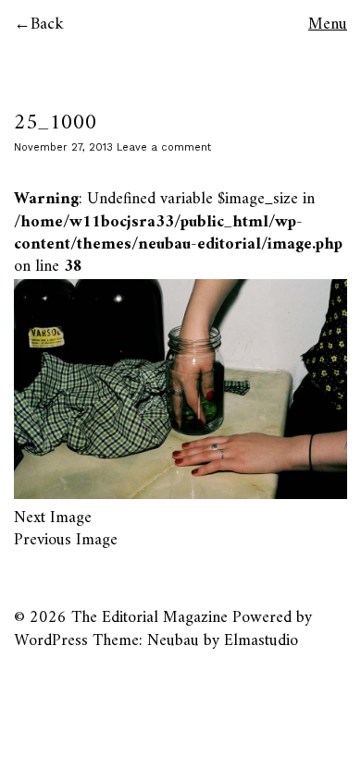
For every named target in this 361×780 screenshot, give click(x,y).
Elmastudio (261, 641)
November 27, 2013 (63, 147)
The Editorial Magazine (149, 617)
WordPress (51, 641)
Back (47, 24)
